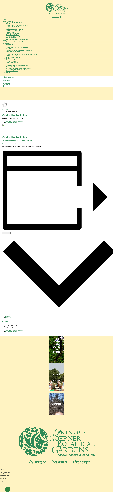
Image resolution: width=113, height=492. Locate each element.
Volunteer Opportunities (13, 51)
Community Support (12, 71)
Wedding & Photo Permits (13, 33)
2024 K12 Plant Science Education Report (18, 68)
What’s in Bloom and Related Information (18, 39)
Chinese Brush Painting (11, 122)
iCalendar (7, 316)
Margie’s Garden (11, 28)
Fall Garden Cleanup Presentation (14, 121)
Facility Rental (10, 32)
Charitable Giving (11, 48)
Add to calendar (6, 233)
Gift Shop (9, 24)
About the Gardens (11, 37)
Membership (9, 44)
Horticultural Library (12, 55)
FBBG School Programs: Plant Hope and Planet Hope (21, 54)
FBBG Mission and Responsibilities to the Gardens (21, 64)
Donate (8, 46)
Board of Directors (11, 61)
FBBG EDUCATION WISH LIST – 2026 (17, 47)
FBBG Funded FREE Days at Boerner (17, 25)
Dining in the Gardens (12, 35)
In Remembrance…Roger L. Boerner (16, 69)
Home (5, 19)
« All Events (5, 109)
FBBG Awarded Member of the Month (17, 65)
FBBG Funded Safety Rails (14, 30)
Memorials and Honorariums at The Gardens (19, 50)
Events (5, 40)
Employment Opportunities (14, 60)
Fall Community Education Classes (16, 42)
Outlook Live (8, 318)
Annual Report (10, 66)
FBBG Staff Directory (12, 62)
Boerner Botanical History (13, 36)
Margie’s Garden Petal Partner (14, 29)
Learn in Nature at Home (13, 57)
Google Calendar (9, 315)
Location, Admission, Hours (14, 22)
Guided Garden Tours (12, 26)
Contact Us (6, 72)
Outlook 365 (8, 317)
